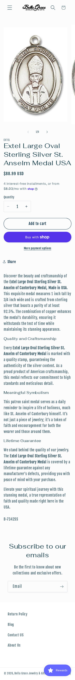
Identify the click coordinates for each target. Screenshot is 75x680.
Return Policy (18, 614)
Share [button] (12, 262)
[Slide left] (28, 132)
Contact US (16, 635)
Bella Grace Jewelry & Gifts (30, 673)
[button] (9, 7)
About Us (14, 645)
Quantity (9, 197)
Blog (11, 624)
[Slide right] (47, 132)
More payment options (37, 248)
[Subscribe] (62, 586)
